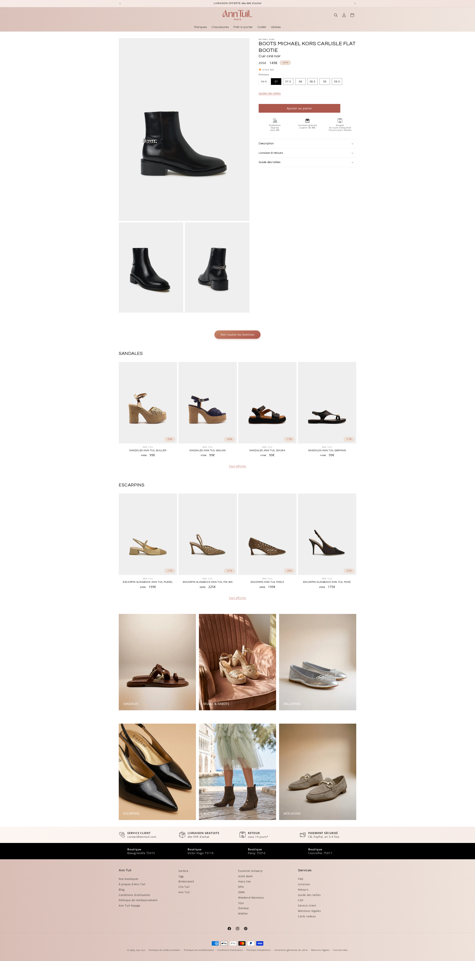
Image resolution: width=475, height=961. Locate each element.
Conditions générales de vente (290, 950)
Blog (122, 889)
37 (276, 81)
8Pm (241, 887)
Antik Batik (245, 876)
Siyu (241, 903)
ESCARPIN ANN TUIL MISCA (267, 582)
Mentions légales (309, 911)
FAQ (300, 879)
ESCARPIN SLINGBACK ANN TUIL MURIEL (148, 582)
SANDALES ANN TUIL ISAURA (267, 450)
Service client (307, 905)
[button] (336, 15)
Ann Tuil (184, 892)
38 (300, 81)
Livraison (304, 884)
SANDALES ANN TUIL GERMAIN (327, 450)
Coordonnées (340, 950)
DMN (241, 892)
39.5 (337, 81)
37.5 (288, 81)
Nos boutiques (128, 879)
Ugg (181, 876)
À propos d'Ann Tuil (132, 884)
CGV (300, 900)
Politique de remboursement (138, 900)
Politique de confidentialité (199, 950)
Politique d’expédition (259, 950)
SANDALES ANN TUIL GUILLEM (147, 450)
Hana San (244, 881)
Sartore (183, 871)
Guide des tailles (309, 895)
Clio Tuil (183, 887)
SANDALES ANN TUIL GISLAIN (207, 450)
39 (324, 81)
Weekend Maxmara (251, 897)
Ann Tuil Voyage (129, 905)
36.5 (265, 82)
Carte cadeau (307, 916)
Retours (303, 889)
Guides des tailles (270, 93)
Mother (243, 913)
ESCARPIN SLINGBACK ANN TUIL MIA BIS (208, 582)
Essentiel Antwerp (250, 871)
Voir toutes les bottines (237, 334)
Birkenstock (186, 881)
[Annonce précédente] (120, 3)
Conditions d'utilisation (134, 895)
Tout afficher (237, 466)
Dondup (243, 908)
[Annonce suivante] (355, 3)
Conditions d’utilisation (230, 950)
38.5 (312, 81)
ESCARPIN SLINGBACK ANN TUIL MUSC (327, 582)
